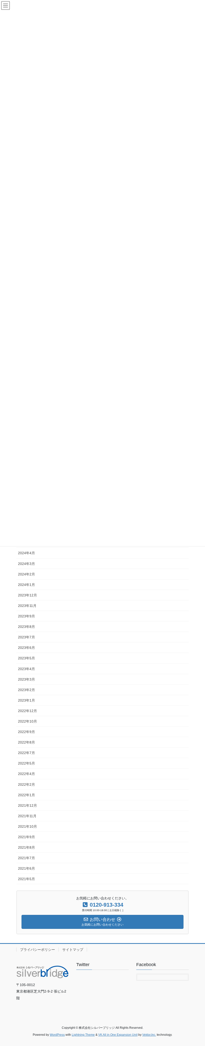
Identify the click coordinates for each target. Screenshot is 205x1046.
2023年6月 (26, 648)
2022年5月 (26, 763)
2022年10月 (27, 721)
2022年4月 (26, 774)
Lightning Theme (83, 1035)
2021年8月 (26, 847)
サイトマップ (72, 950)
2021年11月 (27, 816)
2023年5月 (26, 658)
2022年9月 (26, 732)
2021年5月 (26, 879)
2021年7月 (26, 858)
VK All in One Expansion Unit (118, 1035)
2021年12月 (27, 805)
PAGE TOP (195, 1010)
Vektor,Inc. (149, 1035)
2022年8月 (26, 742)
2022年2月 (26, 784)
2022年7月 (26, 753)
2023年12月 (27, 595)
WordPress (57, 1035)
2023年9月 (26, 616)
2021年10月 (27, 826)
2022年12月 (27, 711)
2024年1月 (26, 585)
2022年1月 (26, 795)
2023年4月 (26, 669)
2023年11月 (27, 606)
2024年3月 (26, 564)
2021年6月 (26, 868)
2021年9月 (26, 837)
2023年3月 (26, 679)
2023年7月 (26, 637)
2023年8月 (26, 627)
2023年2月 (26, 690)
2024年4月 (26, 553)
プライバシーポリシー (37, 950)
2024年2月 (26, 574)
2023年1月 (26, 700)
